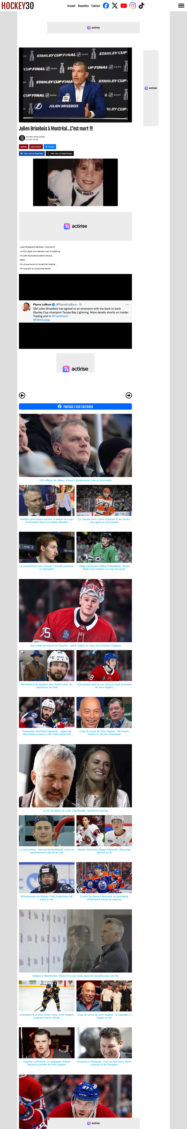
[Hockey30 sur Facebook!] (105, 6)
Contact (95, 5)
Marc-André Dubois (37, 136)
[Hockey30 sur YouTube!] (123, 6)
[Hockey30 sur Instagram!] (132, 6)
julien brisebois (36, 146)
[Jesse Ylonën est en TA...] (129, 396)
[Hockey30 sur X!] (114, 6)
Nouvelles (83, 5)
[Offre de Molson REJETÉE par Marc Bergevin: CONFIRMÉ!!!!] (22, 396)
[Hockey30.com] (18, 5)
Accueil (71, 5)
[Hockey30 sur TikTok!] (141, 6)
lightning (24, 146)
